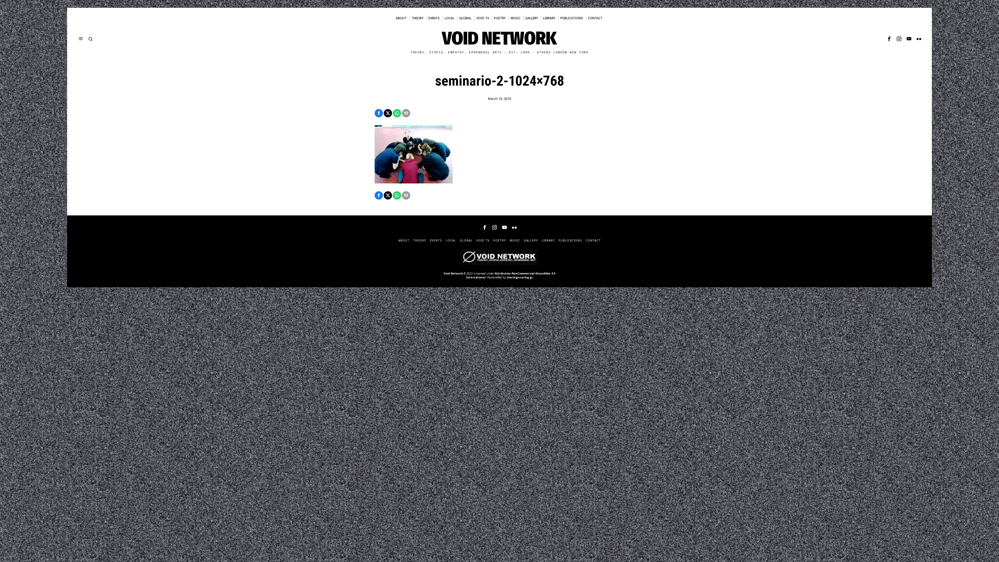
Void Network (453, 273)
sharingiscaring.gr (520, 277)
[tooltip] (889, 39)
